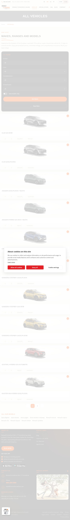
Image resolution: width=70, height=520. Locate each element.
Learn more (11, 262)
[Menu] (9, 508)
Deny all (35, 267)
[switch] (6, 513)
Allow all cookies (16, 267)
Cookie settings (53, 267)
